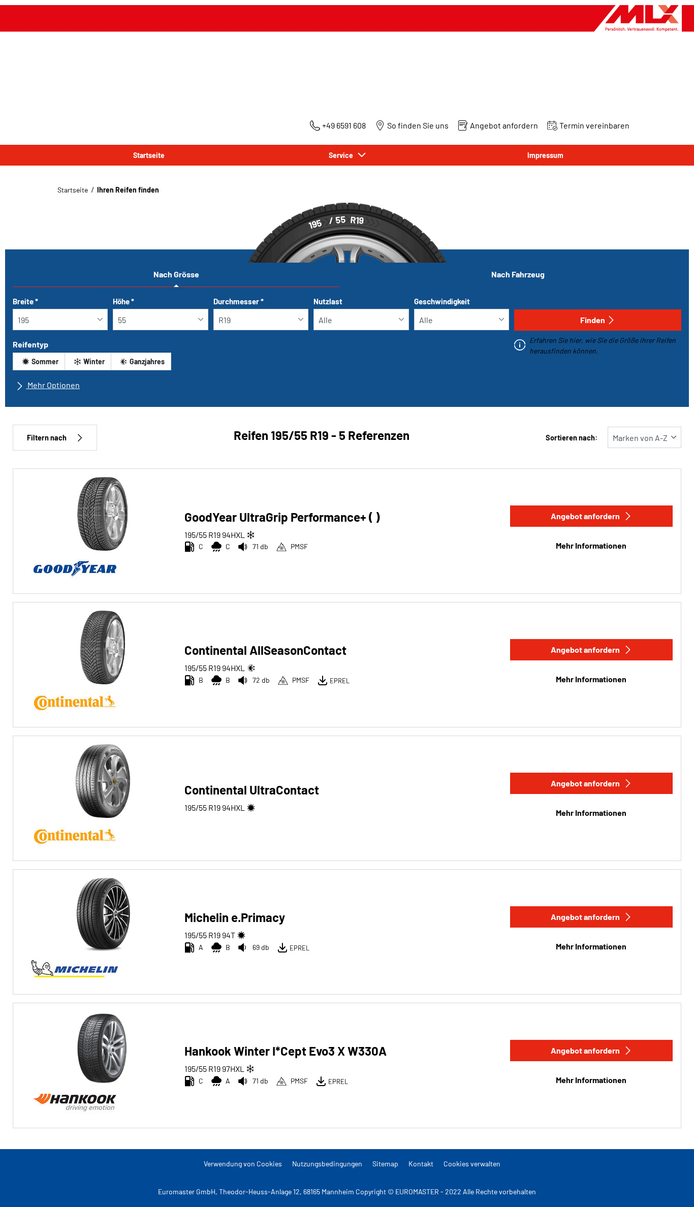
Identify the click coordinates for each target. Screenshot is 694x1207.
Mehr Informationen (591, 545)
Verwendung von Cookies (243, 1163)
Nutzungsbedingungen (327, 1163)
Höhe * (123, 301)
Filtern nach (47, 437)
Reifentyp (30, 344)
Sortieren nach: (571, 437)
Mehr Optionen (53, 385)
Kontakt (420, 1163)
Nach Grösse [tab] (176, 274)
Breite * (25, 301)
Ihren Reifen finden (128, 189)
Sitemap (385, 1163)
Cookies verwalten (472, 1163)
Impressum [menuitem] (545, 155)
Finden (592, 320)
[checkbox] (39, 361)
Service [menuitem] (342, 155)
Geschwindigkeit (442, 301)
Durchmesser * (238, 301)
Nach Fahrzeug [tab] (518, 274)
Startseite (72, 189)
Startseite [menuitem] (149, 155)
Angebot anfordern (585, 516)
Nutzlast (327, 301)
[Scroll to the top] (667, 1185)
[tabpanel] (347, 347)
